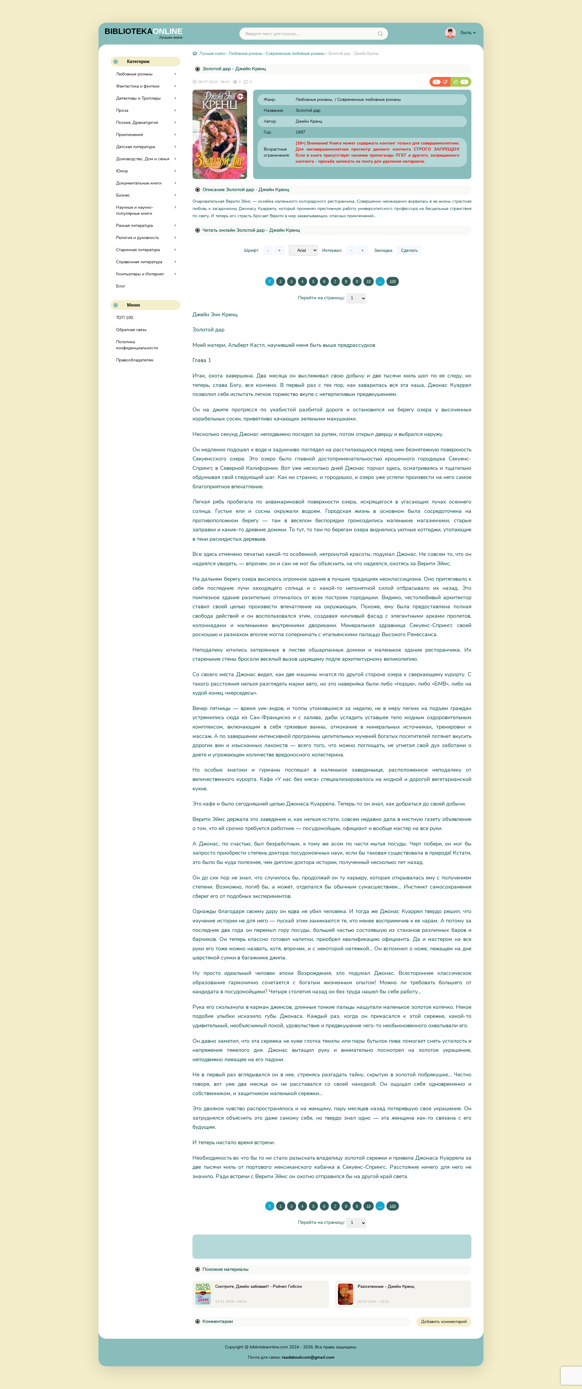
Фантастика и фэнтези (137, 86)
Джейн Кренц (309, 121)
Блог (120, 286)
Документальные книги (139, 183)
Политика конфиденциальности (137, 345)
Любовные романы (134, 74)
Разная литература (134, 225)
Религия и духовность (137, 238)
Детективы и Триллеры (138, 98)
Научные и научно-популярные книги (134, 210)
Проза (122, 110)
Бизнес (123, 195)
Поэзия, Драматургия (137, 122)
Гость (465, 33)
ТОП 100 (124, 318)
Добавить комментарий (444, 1321)
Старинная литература (138, 250)
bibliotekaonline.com (269, 1347)
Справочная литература (139, 262)
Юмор (122, 171)
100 (393, 281)
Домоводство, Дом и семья (142, 159)
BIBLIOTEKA (143, 33)
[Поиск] (380, 34)
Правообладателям (134, 360)
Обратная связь (131, 330)
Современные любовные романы (295, 53)
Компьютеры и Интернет (140, 274)
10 (368, 281)
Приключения (129, 135)
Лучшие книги (212, 53)
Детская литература (135, 147)
